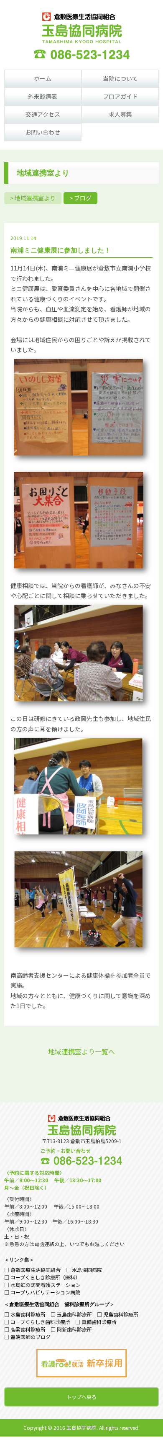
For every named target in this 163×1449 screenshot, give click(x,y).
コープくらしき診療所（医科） (45, 1277)
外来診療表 (42, 96)
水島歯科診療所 (28, 1314)
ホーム (42, 78)
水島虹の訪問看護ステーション (45, 1284)
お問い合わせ (42, 132)
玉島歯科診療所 (74, 1314)
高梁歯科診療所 (28, 1329)
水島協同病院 (87, 1269)
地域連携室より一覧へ (81, 1051)
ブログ (83, 198)
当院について (120, 78)
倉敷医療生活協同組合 (35, 1269)
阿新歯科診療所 (74, 1329)
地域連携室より (35, 198)
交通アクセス (42, 114)
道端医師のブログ (30, 1336)
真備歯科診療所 (99, 1321)
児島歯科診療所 (120, 1314)
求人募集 (120, 114)
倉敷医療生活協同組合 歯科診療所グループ (59, 1304)
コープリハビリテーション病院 (45, 1292)
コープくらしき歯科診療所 (40, 1321)
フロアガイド (120, 96)
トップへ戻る (81, 1396)
